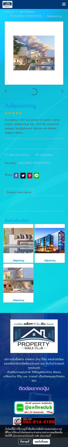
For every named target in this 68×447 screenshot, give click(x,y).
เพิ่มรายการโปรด (18, 155)
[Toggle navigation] (63, 4)
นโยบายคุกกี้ (45, 435)
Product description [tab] (18, 192)
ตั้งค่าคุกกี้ (24, 441)
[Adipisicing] (34, 53)
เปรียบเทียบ (45, 155)
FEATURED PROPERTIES (34, 163)
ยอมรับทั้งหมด (41, 441)
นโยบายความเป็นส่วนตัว (23, 435)
